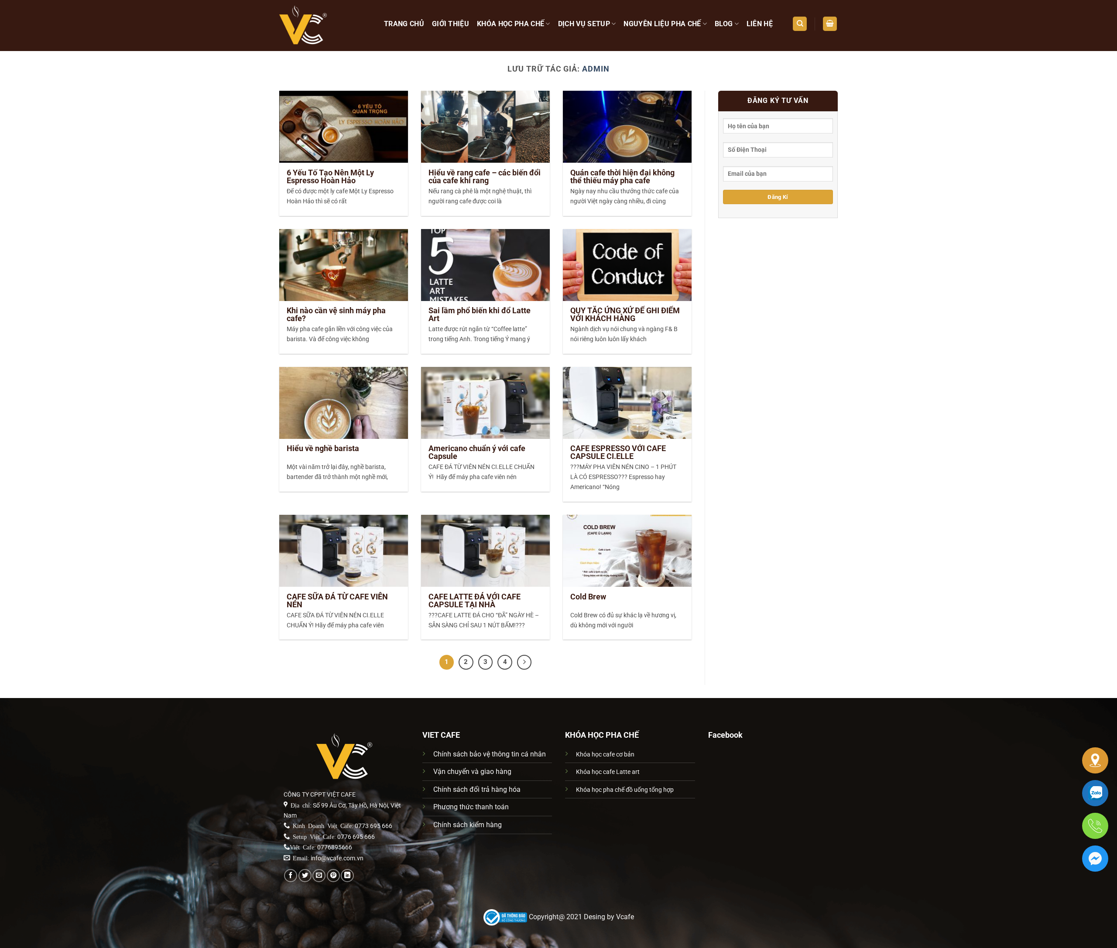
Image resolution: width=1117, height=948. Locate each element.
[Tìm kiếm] (800, 24)
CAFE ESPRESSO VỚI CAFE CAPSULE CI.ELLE (618, 452)
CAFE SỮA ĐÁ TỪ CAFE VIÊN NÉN (337, 601)
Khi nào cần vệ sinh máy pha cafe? (336, 314)
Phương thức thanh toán (471, 807)
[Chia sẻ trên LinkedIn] (347, 875)
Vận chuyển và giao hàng (472, 771)
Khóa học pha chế (510, 24)
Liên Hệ (760, 24)
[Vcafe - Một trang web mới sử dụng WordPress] (325, 25)
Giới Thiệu (450, 24)
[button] (830, 24)
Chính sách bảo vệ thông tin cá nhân (489, 754)
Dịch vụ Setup (584, 24)
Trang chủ (404, 24)
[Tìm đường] (1095, 760)
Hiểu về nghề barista (323, 448)
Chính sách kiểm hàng (467, 825)
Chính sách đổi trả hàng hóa (477, 789)
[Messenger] (1095, 858)
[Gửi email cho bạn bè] (319, 875)
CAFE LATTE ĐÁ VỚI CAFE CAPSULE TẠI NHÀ (474, 601)
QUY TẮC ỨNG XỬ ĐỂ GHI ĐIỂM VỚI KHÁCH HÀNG (625, 314)
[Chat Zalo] (1095, 793)
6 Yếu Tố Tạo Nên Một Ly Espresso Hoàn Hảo (330, 177)
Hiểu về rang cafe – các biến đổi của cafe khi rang (484, 177)
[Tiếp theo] (524, 662)
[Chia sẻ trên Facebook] (290, 875)
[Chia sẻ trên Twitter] (305, 875)
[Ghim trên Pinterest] (333, 875)
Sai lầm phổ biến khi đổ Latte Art (479, 314)
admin (596, 68)
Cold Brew (588, 597)
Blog (724, 24)
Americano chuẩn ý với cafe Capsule (476, 452)
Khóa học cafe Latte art (608, 772)
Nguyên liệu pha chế (662, 24)
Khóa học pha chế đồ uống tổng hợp (625, 790)
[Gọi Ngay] (1095, 826)
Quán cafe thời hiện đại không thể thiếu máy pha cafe (622, 177)
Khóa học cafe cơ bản (605, 754)
